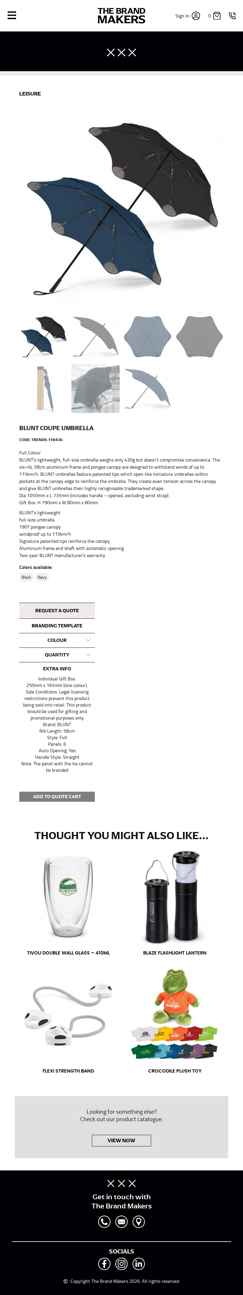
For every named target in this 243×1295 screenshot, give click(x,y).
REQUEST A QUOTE (57, 611)
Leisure (30, 93)
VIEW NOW (121, 1140)
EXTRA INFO (57, 669)
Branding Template (57, 626)
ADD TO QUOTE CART (57, 797)
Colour (57, 640)
